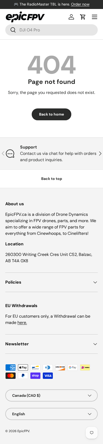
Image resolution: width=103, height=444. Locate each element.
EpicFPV (23, 431)
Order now (80, 4)
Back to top (51, 178)
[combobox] (51, 30)
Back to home (51, 114)
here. (22, 322)
